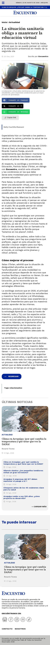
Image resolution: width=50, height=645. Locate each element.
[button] (16, 100)
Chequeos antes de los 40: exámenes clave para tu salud (23, 489)
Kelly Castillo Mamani (14, 127)
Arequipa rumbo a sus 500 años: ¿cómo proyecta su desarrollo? (21, 497)
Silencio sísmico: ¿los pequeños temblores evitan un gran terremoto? (23, 471)
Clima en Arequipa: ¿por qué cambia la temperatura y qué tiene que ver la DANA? (25, 7)
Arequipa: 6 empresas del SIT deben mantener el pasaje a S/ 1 (20, 480)
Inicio (4, 22)
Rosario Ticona (8, 449)
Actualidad (14, 22)
